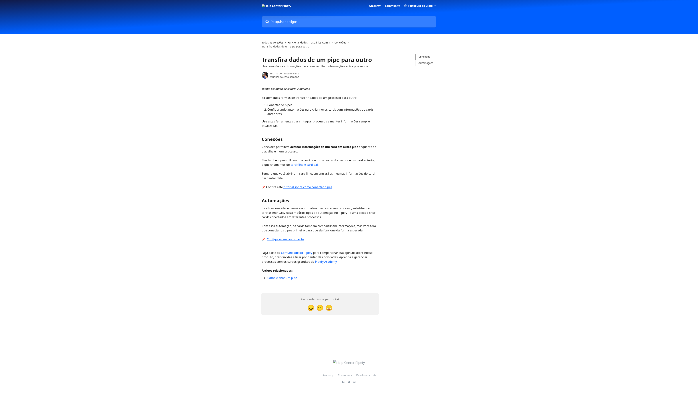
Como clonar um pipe (282, 278)
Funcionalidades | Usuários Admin (309, 42)
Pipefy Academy (326, 262)
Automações (425, 63)
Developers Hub (366, 375)
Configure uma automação (285, 239)
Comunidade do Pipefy (296, 253)
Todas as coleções (272, 42)
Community (392, 6)
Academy (375, 6)
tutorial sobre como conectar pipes (307, 187)
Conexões (340, 42)
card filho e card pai (304, 165)
